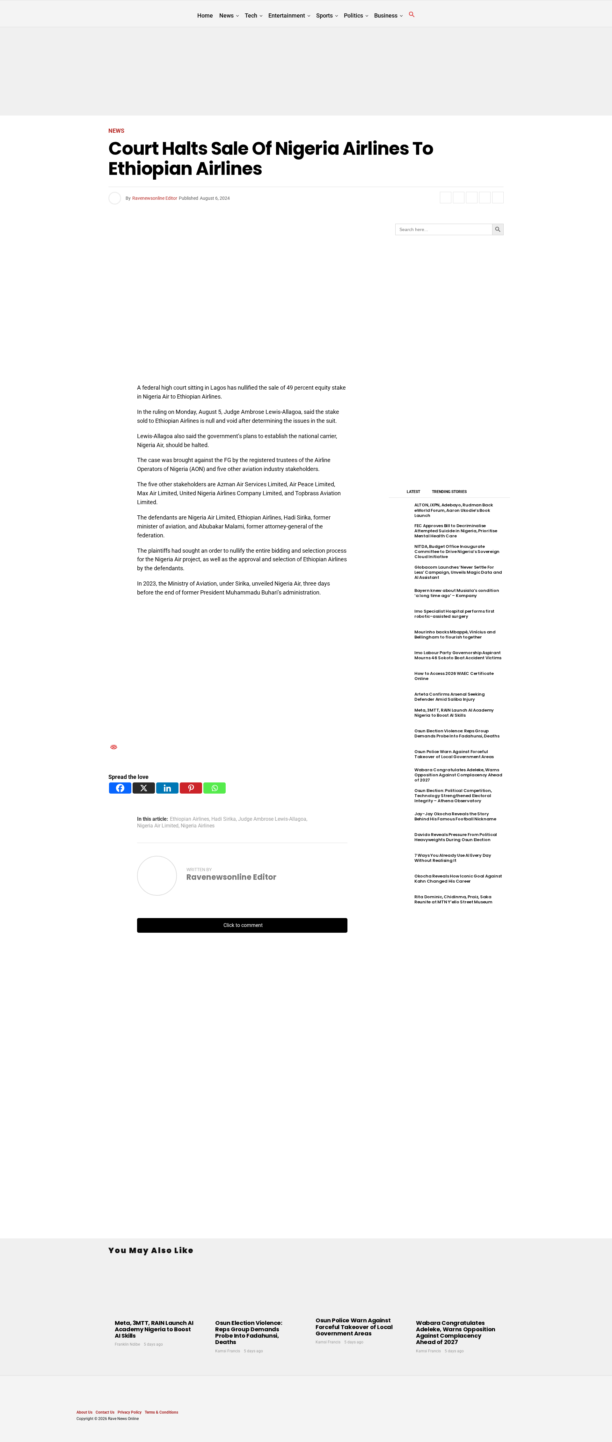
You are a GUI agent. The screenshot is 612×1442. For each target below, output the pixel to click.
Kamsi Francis (227, 1351)
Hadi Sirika (223, 819)
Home (205, 15)
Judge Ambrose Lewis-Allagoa (272, 819)
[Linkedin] (167, 788)
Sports (324, 15)
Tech (251, 15)
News (226, 15)
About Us (84, 1412)
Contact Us (105, 1412)
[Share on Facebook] (445, 197)
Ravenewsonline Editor (154, 198)
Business (385, 15)
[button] (411, 14)
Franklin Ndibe (127, 1344)
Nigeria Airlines (198, 825)
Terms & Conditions (161, 1412)
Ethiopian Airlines (189, 819)
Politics (353, 15)
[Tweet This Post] (458, 197)
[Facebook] (120, 788)
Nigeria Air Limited (157, 825)
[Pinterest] (191, 788)
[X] (144, 788)
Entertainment (286, 15)
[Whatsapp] (214, 788)
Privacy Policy (130, 1412)
